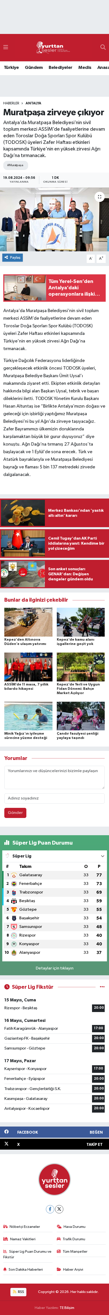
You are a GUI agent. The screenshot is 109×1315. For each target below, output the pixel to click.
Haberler (11, 103)
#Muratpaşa (15, 165)
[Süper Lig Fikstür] (102, 987)
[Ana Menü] (5, 47)
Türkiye (11, 67)
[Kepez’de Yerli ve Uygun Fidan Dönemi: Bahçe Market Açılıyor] (81, 667)
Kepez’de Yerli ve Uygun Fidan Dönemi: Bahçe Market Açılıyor (78, 689)
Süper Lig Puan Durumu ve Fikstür (27, 1254)
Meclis (84, 67)
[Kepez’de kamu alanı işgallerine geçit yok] (81, 622)
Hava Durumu (74, 1227)
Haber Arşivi (73, 1269)
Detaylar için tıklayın (55, 968)
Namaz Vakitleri (22, 1239)
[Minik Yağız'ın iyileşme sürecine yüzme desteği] (28, 716)
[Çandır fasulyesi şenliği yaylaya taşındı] (81, 716)
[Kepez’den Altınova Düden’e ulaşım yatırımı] (28, 622)
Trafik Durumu (74, 1239)
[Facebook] (50, 1209)
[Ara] (103, 47)
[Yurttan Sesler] (53, 47)
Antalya (33, 103)
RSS (20, 1292)
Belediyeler (60, 67)
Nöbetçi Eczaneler (25, 1227)
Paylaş (15, 257)
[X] (59, 1209)
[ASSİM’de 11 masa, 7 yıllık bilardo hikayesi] (28, 667)
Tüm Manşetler (75, 1251)
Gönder (15, 813)
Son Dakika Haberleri (26, 1269)
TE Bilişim (67, 1308)
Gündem (34, 67)
